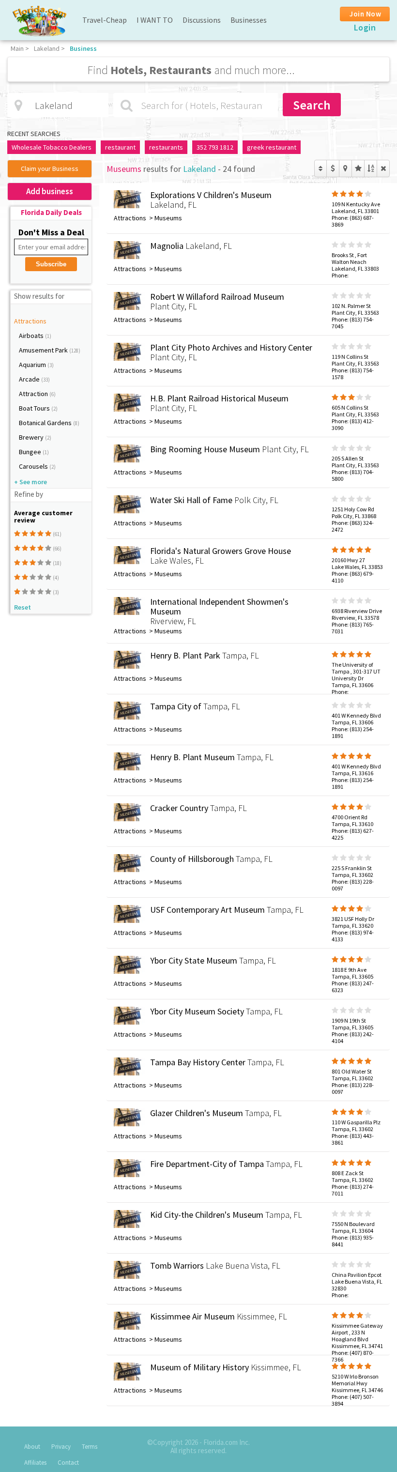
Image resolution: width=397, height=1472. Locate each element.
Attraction (34, 393)
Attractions (30, 321)
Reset (22, 607)
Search (312, 105)
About (32, 1446)
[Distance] (345, 168)
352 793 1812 (215, 147)
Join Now (365, 13)
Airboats (32, 335)
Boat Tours (35, 408)
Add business (49, 191)
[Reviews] (358, 168)
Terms (89, 1446)
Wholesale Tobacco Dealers (52, 147)
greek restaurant (271, 147)
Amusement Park (44, 350)
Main (17, 48)
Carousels (34, 466)
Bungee (31, 451)
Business (83, 48)
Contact (68, 1462)
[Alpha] (371, 168)
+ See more (30, 481)
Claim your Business (49, 168)
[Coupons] (333, 168)
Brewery (32, 437)
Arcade (30, 379)
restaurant (120, 147)
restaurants (166, 147)
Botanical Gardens (46, 422)
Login (365, 27)
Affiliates (35, 1462)
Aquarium (33, 364)
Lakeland (47, 48)
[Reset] (383, 168)
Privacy (61, 1446)
